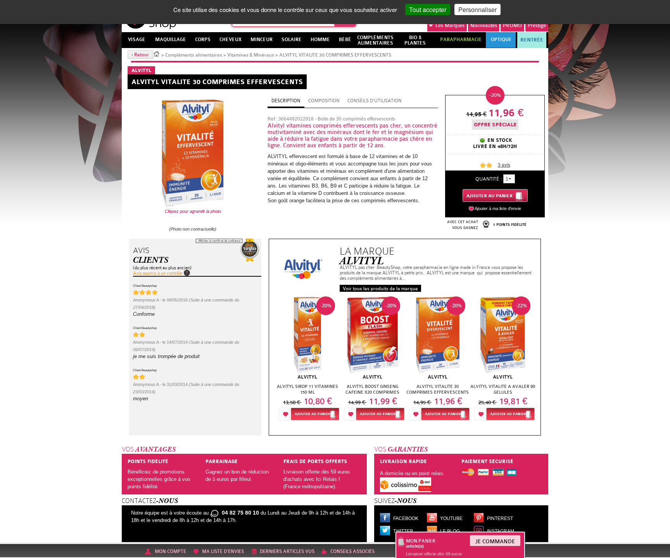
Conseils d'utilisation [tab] (374, 100)
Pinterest (500, 518)
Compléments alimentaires (193, 55)
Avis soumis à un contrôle (157, 273)
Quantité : (488, 179)
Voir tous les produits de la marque (380, 288)
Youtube (451, 518)
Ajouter (312, 414)
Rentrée (531, 40)
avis (504, 164)
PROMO (512, 25)
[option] (307, 360)
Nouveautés (483, 25)
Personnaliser (477, 9)
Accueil (156, 53)
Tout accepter (427, 9)
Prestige (537, 25)
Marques (450, 25)
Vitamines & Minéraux (250, 55)
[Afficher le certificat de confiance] (249, 250)
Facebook (405, 518)
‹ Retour (140, 54)
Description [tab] (285, 100)
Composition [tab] (324, 100)
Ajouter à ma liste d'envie (498, 208)
